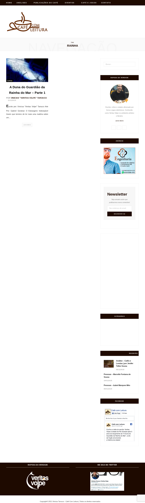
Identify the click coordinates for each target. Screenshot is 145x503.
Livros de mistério (107, 333)
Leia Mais (27, 124)
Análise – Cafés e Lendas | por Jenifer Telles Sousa (124, 363)
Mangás (132, 333)
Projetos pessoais (115, 342)
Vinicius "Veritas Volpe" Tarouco (29, 98)
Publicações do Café (46, 3)
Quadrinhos (124, 333)
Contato (106, 3)
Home (9, 3)
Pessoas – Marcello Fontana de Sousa (117, 375)
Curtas (9, 80)
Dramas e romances (115, 333)
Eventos (69, 3)
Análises (22, 3)
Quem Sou (124, 342)
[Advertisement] (97, 17)
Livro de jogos (132, 342)
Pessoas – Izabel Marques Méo (117, 385)
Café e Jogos (89, 3)
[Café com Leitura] (27, 22)
